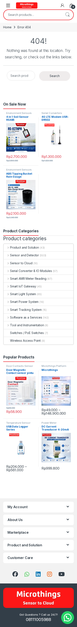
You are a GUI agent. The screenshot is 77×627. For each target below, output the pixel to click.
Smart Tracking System (26, 309)
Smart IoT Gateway (23, 286)
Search (67, 15)
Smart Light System (23, 294)
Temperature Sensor (18, 422)
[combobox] (32, 15)
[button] (67, 617)
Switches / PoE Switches (27, 333)
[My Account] (62, 5)
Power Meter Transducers (48, 424)
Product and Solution (24, 247)
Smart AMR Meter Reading (28, 278)
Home (7, 27)
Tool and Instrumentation (27, 325)
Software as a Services (26, 317)
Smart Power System (24, 302)
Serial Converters (51, 113)
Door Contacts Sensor (19, 365)
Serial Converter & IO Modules (31, 271)
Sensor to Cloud (21, 263)
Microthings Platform (53, 365)
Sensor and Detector (24, 255)
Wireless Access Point (25, 340)
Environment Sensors (19, 113)
